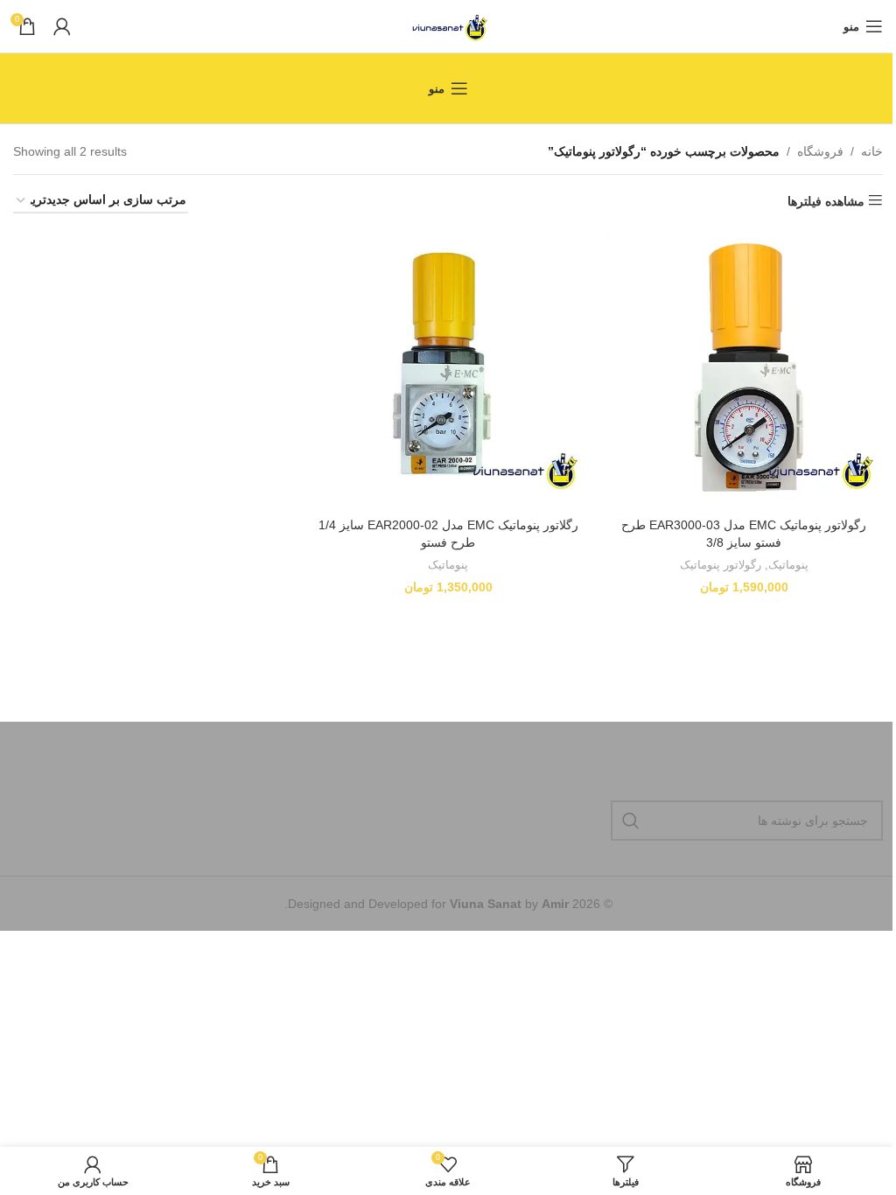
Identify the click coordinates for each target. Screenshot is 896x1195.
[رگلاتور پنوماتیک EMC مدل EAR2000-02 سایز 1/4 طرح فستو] (448, 370)
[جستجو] (631, 820)
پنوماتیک (788, 564)
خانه (872, 151)
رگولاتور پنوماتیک (720, 564)
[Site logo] (448, 25)
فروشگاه (820, 151)
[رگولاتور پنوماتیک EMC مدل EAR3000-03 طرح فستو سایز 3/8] (744, 370)
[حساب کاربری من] (62, 26)
